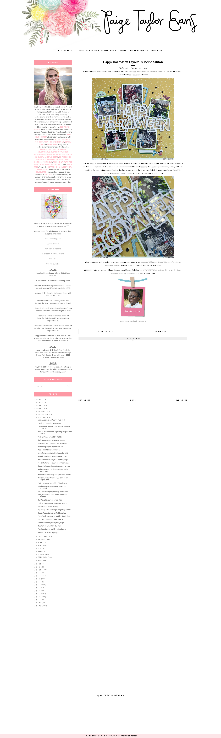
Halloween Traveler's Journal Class (52, 316)
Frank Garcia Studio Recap (48, 506)
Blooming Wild (134, 75)
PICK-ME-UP (58, 162)
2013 (38, 591)
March (41, 554)
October (42, 417)
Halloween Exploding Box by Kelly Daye (53, 460)
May (40, 548)
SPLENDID (67, 154)
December (43, 411)
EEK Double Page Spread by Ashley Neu (53, 491)
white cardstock (117, 163)
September (43, 536)
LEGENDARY (52, 144)
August (42, 539)
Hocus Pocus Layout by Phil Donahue (52, 513)
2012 (38, 594)
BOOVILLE (59, 139)
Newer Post (84, 400)
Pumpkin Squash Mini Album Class (49, 308)
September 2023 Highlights (49, 532)
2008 (39, 606)
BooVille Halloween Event (57, 293)
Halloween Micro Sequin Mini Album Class (52, 326)
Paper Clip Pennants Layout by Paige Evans (54, 510)
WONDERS (53, 157)
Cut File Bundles (53, 264)
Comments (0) (160, 331)
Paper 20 (156, 167)
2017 (38, 579)
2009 (39, 603)
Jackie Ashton (98, 71)
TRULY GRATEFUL (62, 159)
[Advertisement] (53, 649)
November (43, 414)
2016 (38, 582)
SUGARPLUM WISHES (59, 152)
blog (81, 51)
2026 (39, 400)
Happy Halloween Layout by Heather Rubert (54, 474)
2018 (38, 576)
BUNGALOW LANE (42, 157)
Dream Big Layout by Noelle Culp (50, 447)
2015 (38, 585)
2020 (39, 570)
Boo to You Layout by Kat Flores (50, 526)
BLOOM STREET (49, 159)
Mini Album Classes (53, 249)
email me (44, 338)
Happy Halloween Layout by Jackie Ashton (54, 466)
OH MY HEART (44, 164)
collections (107, 51)
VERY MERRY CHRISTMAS (54, 142)
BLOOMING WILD (150, 270)
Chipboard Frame (118, 173)
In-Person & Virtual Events (53, 254)
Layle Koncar (59, 355)
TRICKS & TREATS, (59, 149)
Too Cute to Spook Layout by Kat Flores (53, 463)
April (41, 551)
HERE (68, 288)
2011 (38, 597)
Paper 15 (144, 167)
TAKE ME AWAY (56, 164)
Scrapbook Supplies (53, 239)
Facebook (133, 321)
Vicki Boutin (46, 355)
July (40, 542)
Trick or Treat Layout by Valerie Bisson (52, 503)
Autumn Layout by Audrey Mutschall (51, 420)
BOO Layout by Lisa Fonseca (49, 450)
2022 (39, 564)
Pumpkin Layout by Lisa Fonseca (50, 519)
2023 (39, 409)
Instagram (124, 321)
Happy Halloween (96, 163)
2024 (39, 406)
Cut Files (53, 259)
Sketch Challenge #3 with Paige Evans (52, 456)
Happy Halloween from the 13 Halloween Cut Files (150, 71)
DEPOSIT (53, 276)
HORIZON (38, 162)
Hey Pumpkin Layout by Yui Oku (50, 500)
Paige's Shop (92, 51)
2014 (38, 588)
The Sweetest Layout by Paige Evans (52, 529)
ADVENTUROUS (44, 152)
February (43, 557)
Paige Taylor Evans (95, 736)
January (42, 560)
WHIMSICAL (47, 162)
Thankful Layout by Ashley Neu (49, 423)
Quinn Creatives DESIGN (125, 736)
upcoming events (138, 51)
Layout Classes (53, 244)
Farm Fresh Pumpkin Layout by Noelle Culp (54, 516)
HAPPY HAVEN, (46, 149)
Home (133, 400)
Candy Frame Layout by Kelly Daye (51, 523)
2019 (38, 573)
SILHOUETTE (41, 172)
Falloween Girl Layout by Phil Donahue (52, 443)
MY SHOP (48, 174)
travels (122, 51)
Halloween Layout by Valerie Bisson (51, 440)
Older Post (181, 400)
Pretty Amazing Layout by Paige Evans (52, 483)
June (40, 545)
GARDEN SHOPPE (55, 154)
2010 (38, 600)
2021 (38, 567)
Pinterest (142, 321)
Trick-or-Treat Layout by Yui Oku (50, 437)
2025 (39, 403)
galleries (156, 51)
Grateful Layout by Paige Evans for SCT (53, 453)
